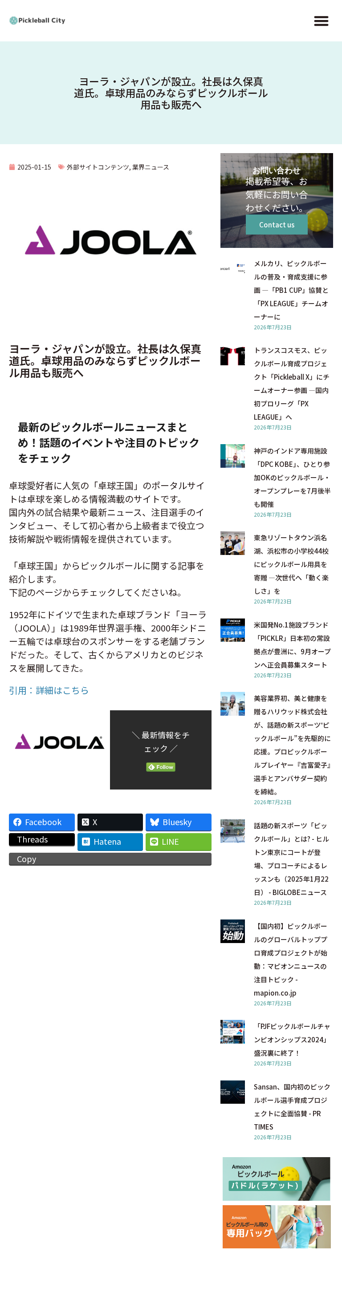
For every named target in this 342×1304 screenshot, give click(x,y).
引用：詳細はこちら (49, 690)
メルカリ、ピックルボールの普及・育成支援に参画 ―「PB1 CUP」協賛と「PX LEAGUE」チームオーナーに (291, 290)
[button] (321, 20)
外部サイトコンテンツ (98, 166)
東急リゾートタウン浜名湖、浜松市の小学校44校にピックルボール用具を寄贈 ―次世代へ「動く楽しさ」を (291, 564)
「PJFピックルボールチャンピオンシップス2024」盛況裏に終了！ (292, 1039)
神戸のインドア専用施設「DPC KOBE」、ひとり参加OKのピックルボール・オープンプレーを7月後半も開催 (292, 477)
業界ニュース (150, 166)
